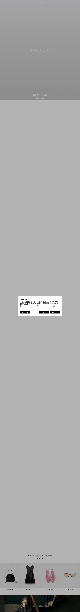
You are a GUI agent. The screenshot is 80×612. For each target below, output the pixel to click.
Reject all (44, 312)
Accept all (54, 312)
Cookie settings (25, 312)
